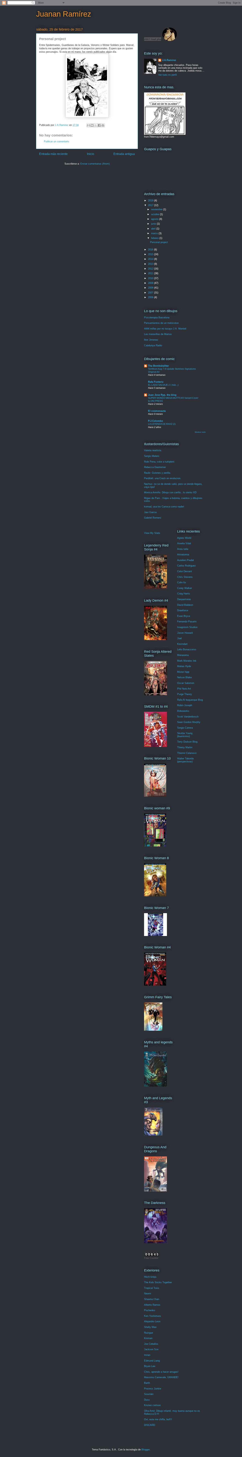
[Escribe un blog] (92, 125)
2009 (151, 283)
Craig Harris (183, 593)
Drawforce (182, 610)
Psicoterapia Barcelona (156, 317)
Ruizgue (148, 1332)
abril (153, 228)
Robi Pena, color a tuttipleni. (159, 461)
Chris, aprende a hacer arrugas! (161, 1371)
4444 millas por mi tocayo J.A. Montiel (165, 328)
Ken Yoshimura (152, 1316)
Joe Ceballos (151, 1343)
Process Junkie (152, 1388)
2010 (151, 278)
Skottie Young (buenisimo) (184, 735)
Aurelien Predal (185, 560)
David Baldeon (185, 604)
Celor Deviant (184, 571)
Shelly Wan (150, 1327)
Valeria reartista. (153, 450)
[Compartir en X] (96, 125)
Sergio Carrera (185, 727)
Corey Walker (184, 588)
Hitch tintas (150, 1276)
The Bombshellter (158, 365)
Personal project (159, 242)
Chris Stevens (185, 577)
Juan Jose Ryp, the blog (162, 394)
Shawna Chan (151, 1299)
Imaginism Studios (187, 627)
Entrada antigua (124, 153)
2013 (151, 263)
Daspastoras (184, 599)
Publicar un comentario (56, 141)
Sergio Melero (151, 456)
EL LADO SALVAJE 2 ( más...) (163, 385)
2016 (151, 249)
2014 (151, 259)
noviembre (157, 209)
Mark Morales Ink (186, 660)
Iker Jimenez (151, 339)
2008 (151, 287)
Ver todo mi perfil (167, 74)
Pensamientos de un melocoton (161, 323)
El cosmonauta (157, 410)
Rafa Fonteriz (156, 381)
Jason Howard (185, 632)
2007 (151, 292)
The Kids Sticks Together (158, 1282)
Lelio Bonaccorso (186, 649)
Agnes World (184, 537)
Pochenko (149, 1310)
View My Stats (152, 533)
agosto (155, 219)
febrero (155, 238)
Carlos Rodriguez (186, 565)
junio (154, 223)
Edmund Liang (152, 1360)
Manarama (183, 655)
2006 (151, 297)
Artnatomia (183, 554)
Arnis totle (182, 549)
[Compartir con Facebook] (99, 125)
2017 (151, 205)
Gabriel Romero (152, 517)
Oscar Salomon (185, 683)
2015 (151, 254)
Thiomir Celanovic (187, 753)
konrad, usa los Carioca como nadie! (164, 506)
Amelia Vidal (184, 543)
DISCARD (149, 1425)
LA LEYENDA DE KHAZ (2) (162, 424)
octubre (155, 214)
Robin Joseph (184, 705)
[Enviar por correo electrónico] (88, 125)
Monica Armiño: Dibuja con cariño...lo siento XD (170, 492)
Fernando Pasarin (186, 621)
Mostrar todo (200, 432)
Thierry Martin (184, 747)
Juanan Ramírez (63, 14)
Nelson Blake (184, 677)
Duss (147, 1399)
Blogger (145, 1449)
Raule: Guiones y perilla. (157, 472)
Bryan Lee (149, 1366)
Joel (179, 638)
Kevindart (182, 644)
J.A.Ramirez (169, 60)
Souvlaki (149, 1394)
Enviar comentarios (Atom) (95, 163)
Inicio (90, 153)
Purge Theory (184, 694)
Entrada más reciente (53, 153)
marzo (155, 233)
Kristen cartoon (152, 1405)
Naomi (147, 1293)
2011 (151, 273)
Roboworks (183, 711)
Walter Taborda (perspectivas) (185, 760)
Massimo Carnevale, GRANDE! (161, 1377)
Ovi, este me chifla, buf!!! (158, 1419)
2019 (151, 200)
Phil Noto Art (184, 688)
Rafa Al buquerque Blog (190, 699)
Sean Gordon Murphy (188, 722)
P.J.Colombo (155, 420)
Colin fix (181, 582)
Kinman (148, 1338)
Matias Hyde (184, 666)
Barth (147, 1383)
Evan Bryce (183, 616)
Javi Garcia (150, 512)
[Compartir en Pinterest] (103, 125)
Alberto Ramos (152, 1304)
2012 (151, 268)
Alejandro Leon (152, 1321)
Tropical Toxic (151, 1288)
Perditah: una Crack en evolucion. (162, 478)
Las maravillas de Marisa (157, 334)
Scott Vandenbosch (188, 716)
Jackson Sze (151, 1349)
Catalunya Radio (153, 345)
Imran (147, 1355)
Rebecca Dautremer (155, 467)
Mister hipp (183, 671)
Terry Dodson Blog (187, 741)
